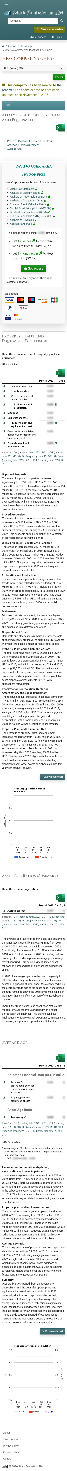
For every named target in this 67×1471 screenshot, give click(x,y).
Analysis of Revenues (22, 219)
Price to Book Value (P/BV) (31, 216)
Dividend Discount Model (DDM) (28, 212)
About (6, 1432)
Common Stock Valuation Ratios (28, 204)
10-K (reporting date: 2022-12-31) (30, 452)
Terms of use (10, 1439)
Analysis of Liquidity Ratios (25, 192)
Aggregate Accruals (21, 223)
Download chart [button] (54, 776)
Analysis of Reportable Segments (29, 196)
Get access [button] (35, 268)
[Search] (61, 21)
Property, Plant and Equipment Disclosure (30, 141)
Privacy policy (11, 1445)
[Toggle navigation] (6, 4)
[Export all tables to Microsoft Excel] (60, 127)
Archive (12, 46)
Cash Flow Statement (22, 188)
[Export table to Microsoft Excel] (60, 373)
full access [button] (25, 241)
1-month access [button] (29, 253)
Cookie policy (11, 1452)
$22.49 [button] (59, 77)
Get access (39, 37)
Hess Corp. (26, 46)
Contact (7, 1458)
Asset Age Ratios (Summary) (23, 145)
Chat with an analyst (50, 29)
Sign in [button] (58, 37)
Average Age (14, 148)
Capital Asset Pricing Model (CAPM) (31, 208)
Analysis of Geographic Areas (27, 200)
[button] (4, 386)
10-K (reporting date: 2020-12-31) (39, 456)
